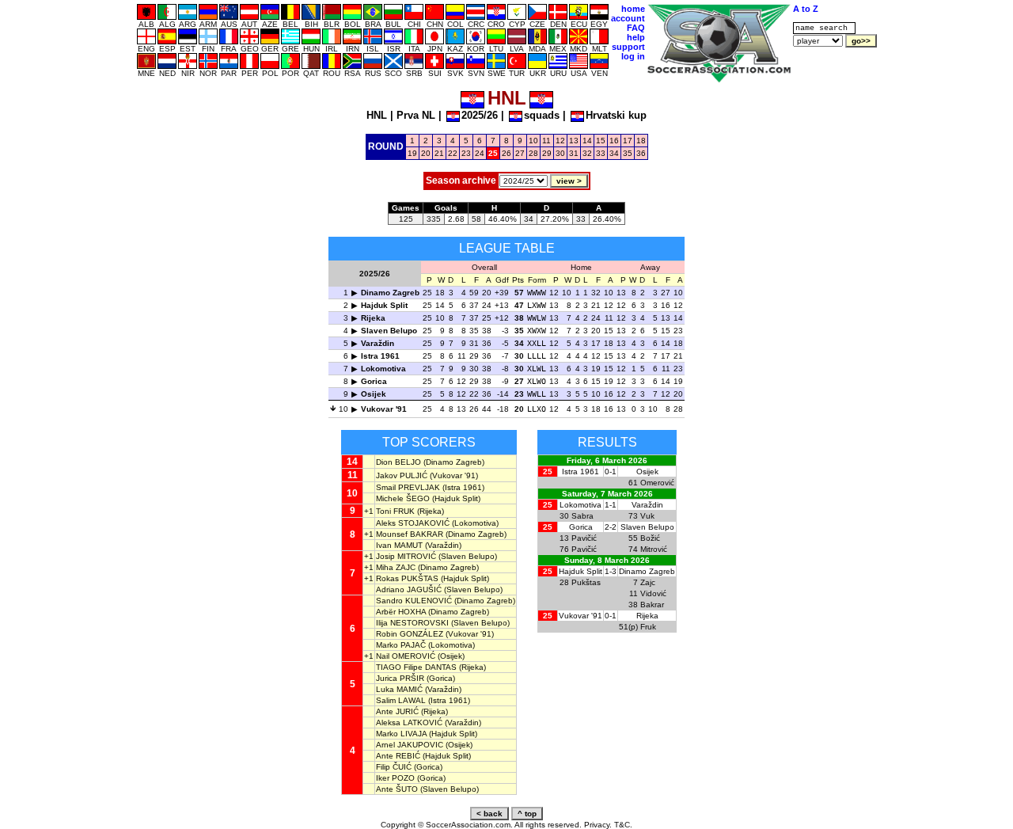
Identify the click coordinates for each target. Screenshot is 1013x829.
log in (633, 56)
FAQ (636, 27)
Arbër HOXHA (401, 611)
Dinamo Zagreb (390, 292)
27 (520, 153)
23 (466, 153)
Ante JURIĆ (397, 711)
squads (542, 115)
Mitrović (653, 549)
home (633, 8)
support (628, 46)
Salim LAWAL (401, 700)
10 (533, 140)
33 (600, 153)
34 (614, 153)
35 (627, 153)
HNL (376, 115)
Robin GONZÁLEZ (409, 633)
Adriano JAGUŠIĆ (409, 589)
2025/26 (479, 115)
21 (439, 153)
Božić (650, 538)
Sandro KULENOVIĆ (414, 600)
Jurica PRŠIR (400, 678)
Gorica (374, 381)
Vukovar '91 (384, 409)
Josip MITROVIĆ (406, 556)
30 (560, 153)
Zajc (647, 582)
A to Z (805, 8)
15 (600, 140)
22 (452, 153)
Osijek (373, 394)
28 (533, 153)
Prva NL (415, 115)
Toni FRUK (395, 511)
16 (614, 140)
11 (546, 140)
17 (627, 140)
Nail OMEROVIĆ (405, 656)
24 (479, 153)
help (636, 37)
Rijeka (373, 318)
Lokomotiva (383, 368)
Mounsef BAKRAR (409, 534)
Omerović (657, 482)
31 (574, 153)
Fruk (648, 626)
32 (587, 153)
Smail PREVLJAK (408, 487)
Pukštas (586, 582)
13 (574, 140)
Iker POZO (395, 778)
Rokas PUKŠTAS (407, 578)
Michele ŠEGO (403, 498)
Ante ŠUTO (397, 789)
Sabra (582, 515)
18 (641, 140)
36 (641, 153)
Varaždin (377, 343)
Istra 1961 (380, 356)
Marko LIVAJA (401, 733)
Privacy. (598, 824)
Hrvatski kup (616, 115)
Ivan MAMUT (399, 545)
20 (426, 153)
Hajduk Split (384, 305)
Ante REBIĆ (398, 755)
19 (412, 153)
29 (547, 153)
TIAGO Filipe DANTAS (416, 667)
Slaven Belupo (389, 330)
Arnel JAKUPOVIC (409, 744)
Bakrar (652, 604)
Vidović (653, 593)
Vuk (647, 515)
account (628, 18)
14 (587, 140)
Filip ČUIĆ (394, 766)
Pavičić (584, 538)
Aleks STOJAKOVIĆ (413, 523)
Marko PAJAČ (401, 645)
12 (560, 140)
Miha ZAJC (395, 567)
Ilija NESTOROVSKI (412, 622)
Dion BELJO (398, 462)
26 (506, 153)
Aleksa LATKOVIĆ (409, 722)
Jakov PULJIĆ (401, 475)
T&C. (623, 824)
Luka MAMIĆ (399, 689)
